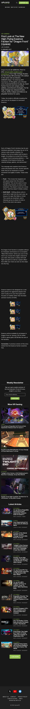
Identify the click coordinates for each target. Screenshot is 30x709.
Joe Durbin (5, 47)
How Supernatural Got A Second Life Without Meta (20, 523)
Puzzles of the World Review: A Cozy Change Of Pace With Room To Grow (14, 450)
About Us (6, 696)
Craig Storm (17, 527)
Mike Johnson (17, 516)
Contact (13, 696)
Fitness (15, 520)
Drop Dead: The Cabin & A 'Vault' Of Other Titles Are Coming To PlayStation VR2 (20, 634)
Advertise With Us (15, 700)
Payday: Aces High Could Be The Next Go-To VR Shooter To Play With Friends (14, 497)
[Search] (17, 3)
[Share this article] (27, 49)
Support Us (24, 2)
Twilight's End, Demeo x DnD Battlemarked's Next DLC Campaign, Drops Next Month (14, 473)
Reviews (7, 7)
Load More (15, 656)
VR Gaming (5, 34)
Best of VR (14, 7)
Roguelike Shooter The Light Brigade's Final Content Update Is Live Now (20, 598)
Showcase (22, 7)
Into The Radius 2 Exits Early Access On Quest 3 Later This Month (20, 622)
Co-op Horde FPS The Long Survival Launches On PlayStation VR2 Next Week (21, 572)
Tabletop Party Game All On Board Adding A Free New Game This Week (20, 646)
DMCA (20, 698)
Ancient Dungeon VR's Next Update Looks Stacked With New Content (20, 611)
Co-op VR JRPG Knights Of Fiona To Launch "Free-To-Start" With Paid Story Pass (20, 585)
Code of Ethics (12, 698)
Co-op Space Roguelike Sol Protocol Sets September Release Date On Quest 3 (13, 426)
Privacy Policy (22, 696)
